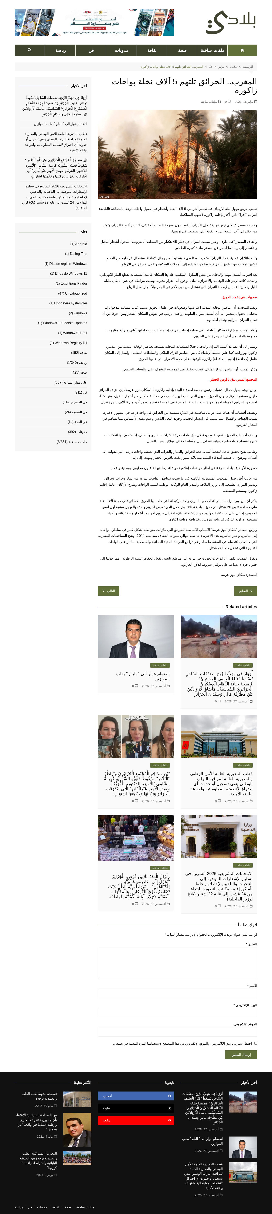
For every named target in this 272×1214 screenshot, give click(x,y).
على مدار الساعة (75, 382)
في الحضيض (78, 402)
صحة (182, 50)
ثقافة (152, 50)
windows (80, 313)
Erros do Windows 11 (71, 273)
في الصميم (79, 412)
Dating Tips (78, 254)
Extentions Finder (74, 283)
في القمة (80, 422)
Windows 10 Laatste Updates (65, 323)
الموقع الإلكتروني (245, 1024)
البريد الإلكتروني (245, 1005)
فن (91, 50)
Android (81, 244)
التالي (111, 591)
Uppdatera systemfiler (70, 303)
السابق (243, 591)
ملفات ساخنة (212, 50)
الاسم (252, 986)
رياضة (60, 50)
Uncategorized (76, 293)
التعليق (251, 944)
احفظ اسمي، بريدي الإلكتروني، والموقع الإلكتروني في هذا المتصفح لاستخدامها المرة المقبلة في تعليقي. (182, 1043)
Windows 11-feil (75, 333)
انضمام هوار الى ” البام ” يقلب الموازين (60, 124)
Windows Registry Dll (71, 343)
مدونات (121, 50)
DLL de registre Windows (68, 264)
